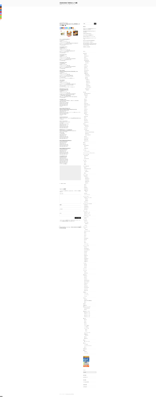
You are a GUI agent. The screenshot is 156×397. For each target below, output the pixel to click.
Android (62, 183)
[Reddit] (63, 28)
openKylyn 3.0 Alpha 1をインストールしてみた (89, 36)
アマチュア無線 (86, 325)
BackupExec (86, 178)
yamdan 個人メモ (85, 377)
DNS (84, 167)
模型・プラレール (86, 341)
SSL (84, 146)
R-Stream (64, 183)
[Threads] (71, 28)
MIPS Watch (86, 61)
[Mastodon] (65, 28)
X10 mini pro (85, 70)
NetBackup (86, 181)
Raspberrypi (85, 207)
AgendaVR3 (85, 155)
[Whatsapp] (1, 16)
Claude (86, 229)
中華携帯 (85, 73)
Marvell (86, 77)
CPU (83, 92)
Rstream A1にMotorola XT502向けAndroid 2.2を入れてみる (68, 109)
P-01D (85, 64)
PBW (83, 142)
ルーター (84, 270)
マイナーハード (85, 245)
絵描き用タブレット (85, 311)
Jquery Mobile (86, 145)
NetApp (85, 187)
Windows (85, 139)
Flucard (85, 251)
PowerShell (85, 238)
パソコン (84, 219)
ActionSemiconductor (87, 93)
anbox (85, 54)
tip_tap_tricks (86, 158)
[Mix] (1, 15)
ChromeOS (86, 130)
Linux (85, 129)
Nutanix (85, 284)
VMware (85, 290)
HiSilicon (85, 106)
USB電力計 (85, 261)
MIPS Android (86, 60)
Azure (85, 277)
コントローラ (86, 294)
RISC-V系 (85, 209)
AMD (84, 99)
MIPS (85, 113)
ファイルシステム (86, 194)
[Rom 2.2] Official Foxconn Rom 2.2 (65, 148)
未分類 (84, 303)
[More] (73, 28)
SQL (84, 242)
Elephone (87, 81)
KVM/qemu (85, 283)
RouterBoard (85, 258)
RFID (84, 322)
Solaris (85, 136)
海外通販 (84, 305)
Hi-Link (85, 252)
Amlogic (85, 100)
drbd (84, 184)
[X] (62, 28)
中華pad (85, 71)
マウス (85, 296)
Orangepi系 (85, 206)
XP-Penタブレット (86, 316)
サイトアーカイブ (85, 154)
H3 (85, 97)
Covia (86, 198)
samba (85, 193)
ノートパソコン (85, 216)
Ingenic (86, 114)
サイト (61, 213)
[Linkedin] (1, 10)
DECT (85, 319)
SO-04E (85, 67)
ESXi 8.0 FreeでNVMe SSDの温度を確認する (89, 40)
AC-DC (85, 351)
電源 (83, 350)
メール (85, 170)
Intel (84, 107)
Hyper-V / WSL (86, 281)
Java (84, 235)
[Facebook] (60, 28)
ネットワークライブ (86, 332)
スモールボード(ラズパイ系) (86, 203)
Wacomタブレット (86, 315)
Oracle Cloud (86, 287)
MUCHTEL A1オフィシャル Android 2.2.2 (66, 129)
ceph (85, 191)
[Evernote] (68, 28)
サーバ (84, 160)
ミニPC (85, 225)
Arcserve (86, 177)
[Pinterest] (1, 12)
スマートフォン (85, 196)
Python (85, 239)
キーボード (85, 293)
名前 (61, 204)
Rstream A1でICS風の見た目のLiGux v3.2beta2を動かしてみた (69, 71)
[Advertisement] (78, 16)
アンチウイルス (86, 151)
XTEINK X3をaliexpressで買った (87, 33)
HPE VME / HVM (86, 280)
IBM (84, 164)
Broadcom (86, 74)
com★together (85, 386)
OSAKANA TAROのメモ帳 (68, 3)
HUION (86, 223)
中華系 (86, 200)
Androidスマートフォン (87, 197)
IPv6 (85, 329)
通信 (83, 318)
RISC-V (85, 119)
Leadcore (85, 109)
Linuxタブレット (86, 213)
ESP (84, 232)
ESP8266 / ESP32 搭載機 (87, 300)
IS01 (84, 57)
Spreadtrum (86, 88)
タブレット (85, 222)
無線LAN (85, 338)
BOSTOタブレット (86, 312)
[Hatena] (66, 28)
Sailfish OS (86, 133)
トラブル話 (85, 344)
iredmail (86, 171)
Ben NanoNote (86, 248)
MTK (85, 78)
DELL (85, 161)
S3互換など (85, 190)
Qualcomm (85, 116)
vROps (85, 309)
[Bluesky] (70, 28)
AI (84, 228)
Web (83, 144)
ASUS (85, 264)
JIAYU (87, 84)
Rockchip (85, 120)
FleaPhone (87, 82)
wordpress (85, 148)
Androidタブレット (86, 212)
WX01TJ (86, 335)
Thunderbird (87, 85)
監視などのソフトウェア (86, 306)
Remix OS (86, 126)
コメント (61, 193)
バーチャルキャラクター (87, 345)
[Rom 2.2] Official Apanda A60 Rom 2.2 (65, 140)
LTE (84, 271)
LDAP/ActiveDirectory (87, 168)
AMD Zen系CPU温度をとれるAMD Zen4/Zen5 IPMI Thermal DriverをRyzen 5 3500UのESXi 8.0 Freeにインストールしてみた (89, 44)
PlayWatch (85, 255)
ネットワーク (86, 328)
